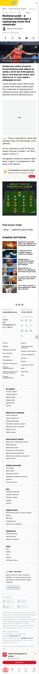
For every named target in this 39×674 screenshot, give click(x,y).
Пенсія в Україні (11, 482)
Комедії (8, 500)
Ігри (22, 375)
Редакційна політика (9, 350)
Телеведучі (6, 356)
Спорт (8, 546)
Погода (8, 406)
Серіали (8, 503)
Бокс (7, 549)
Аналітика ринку (11, 534)
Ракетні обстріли (11, 415)
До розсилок (13, 587)
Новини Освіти (12, 510)
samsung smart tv (23, 607)
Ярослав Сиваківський (15, 28)
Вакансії (23, 361)
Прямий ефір (10, 397)
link (22, 320)
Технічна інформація (27, 354)
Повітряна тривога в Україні (15, 424)
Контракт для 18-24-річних (15, 450)
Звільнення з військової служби (17, 442)
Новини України (11, 394)
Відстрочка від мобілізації (15, 453)
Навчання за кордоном (14, 524)
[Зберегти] (34, 38)
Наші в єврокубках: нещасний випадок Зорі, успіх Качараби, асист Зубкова (19, 141)
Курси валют (10, 471)
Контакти (24, 358)
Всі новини (10, 389)
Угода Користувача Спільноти (27, 347)
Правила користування (10, 363)
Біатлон (8, 557)
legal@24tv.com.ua (27, 638)
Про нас (5, 343)
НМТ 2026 (9, 518)
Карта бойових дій (12, 418)
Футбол (8, 552)
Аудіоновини (10, 403)
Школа (8, 515)
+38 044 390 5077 (26, 312)
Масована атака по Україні (15, 427)
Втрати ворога (11, 432)
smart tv (9, 607)
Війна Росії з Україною (15, 413)
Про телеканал (7, 353)
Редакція (5, 346)
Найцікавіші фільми (13, 492)
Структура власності (27, 365)
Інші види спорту (12, 560)
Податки (9, 479)
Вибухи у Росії (10, 429)
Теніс (7, 554)
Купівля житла (11, 536)
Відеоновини (10, 400)
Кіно (8, 489)
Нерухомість (11, 531)
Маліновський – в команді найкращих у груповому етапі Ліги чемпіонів (32, 9)
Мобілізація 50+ (11, 445)
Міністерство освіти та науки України (18, 513)
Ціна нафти (10, 468)
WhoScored (14, 33)
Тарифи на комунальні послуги (16, 476)
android (9, 601)
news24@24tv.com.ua (10, 312)
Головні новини (11, 391)
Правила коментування (28, 351)
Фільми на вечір (11, 497)
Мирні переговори (12, 421)
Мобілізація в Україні (14, 439)
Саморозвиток (11, 521)
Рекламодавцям (8, 360)
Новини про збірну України (18, 9)
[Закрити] (35, 653)
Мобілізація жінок (12, 447)
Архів (22, 368)
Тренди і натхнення (12, 539)
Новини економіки (13, 465)
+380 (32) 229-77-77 (15, 636)
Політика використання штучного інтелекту (10, 372)
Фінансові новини (12, 474)
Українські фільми (12, 494)
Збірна (4, 9)
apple (23, 601)
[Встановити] (19, 658)
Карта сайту (25, 371)
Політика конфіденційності (8, 367)
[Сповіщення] (36, 3)
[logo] (13, 3)
